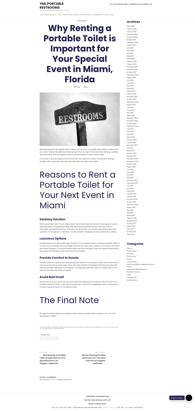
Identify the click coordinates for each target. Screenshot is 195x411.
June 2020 (130, 172)
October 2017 (131, 224)
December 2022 (132, 118)
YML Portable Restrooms (48, 14)
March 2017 (130, 229)
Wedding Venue (132, 280)
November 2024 (132, 69)
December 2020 (132, 159)
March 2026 (131, 26)
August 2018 (131, 207)
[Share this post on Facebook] (42, 338)
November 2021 (132, 145)
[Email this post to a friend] (56, 338)
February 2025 (132, 61)
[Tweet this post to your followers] (46, 338)
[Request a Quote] (189, 398)
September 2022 (132, 126)
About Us (148, 4)
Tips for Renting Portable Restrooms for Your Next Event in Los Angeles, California (100, 358)
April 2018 (130, 213)
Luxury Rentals (82, 21)
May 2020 (130, 175)
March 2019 (131, 191)
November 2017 (132, 221)
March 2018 (131, 215)
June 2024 (130, 83)
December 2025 (132, 34)
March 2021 (131, 151)
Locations (122, 4)
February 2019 (131, 194)
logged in (53, 380)
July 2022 (130, 129)
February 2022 (132, 140)
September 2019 (132, 183)
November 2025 (132, 37)
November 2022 (132, 121)
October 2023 (131, 99)
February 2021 (131, 153)
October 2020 (131, 164)
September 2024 (132, 75)
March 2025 (131, 59)
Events (129, 259)
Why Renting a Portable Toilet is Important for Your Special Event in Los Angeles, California (60, 358)
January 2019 (131, 197)
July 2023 (130, 107)
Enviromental (131, 256)
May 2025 (130, 53)
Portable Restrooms (133, 272)
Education (130, 254)
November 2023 (132, 96)
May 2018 (130, 210)
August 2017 (131, 226)
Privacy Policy (109, 407)
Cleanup (129, 248)
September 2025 (132, 42)
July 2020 (130, 169)
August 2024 (131, 78)
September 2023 (132, 102)
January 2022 (131, 142)
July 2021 (130, 148)
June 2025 (130, 51)
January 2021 (131, 156)
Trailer (129, 275)
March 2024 (131, 91)
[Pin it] (51, 338)
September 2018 (132, 205)
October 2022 (131, 124)
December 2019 (132, 180)
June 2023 (130, 110)
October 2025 (131, 40)
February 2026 (132, 29)
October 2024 (131, 72)
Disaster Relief (132, 251)
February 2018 (131, 218)
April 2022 (130, 134)
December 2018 (132, 199)
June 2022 (130, 132)
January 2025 (131, 64)
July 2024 (130, 80)
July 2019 (130, 186)
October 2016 (131, 232)
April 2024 (130, 88)
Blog (59, 14)
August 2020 (131, 167)
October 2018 (131, 202)
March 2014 (131, 234)
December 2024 (132, 67)
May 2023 (130, 113)
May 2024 (130, 86)
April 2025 (130, 56)
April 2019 (130, 188)
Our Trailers (129, 4)
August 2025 (131, 45)
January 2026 (131, 32)
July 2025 (130, 48)
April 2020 (130, 178)
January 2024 (131, 94)
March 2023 (131, 115)
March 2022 (131, 137)
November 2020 (132, 161)
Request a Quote (139, 4)
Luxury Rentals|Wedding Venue (137, 269)
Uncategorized (132, 277)
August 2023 (131, 105)
